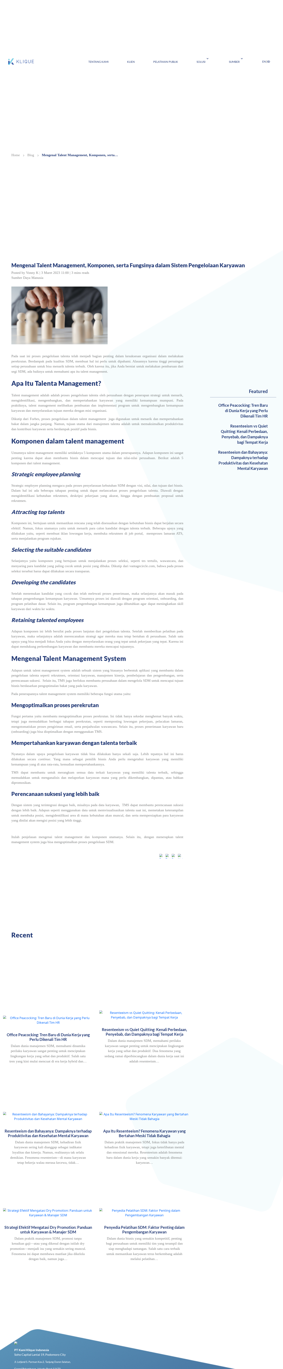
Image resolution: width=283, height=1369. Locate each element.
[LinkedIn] (180, 857)
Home (15, 155)
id (268, 61)
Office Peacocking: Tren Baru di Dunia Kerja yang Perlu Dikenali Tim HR (243, 410)
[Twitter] (168, 857)
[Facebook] (162, 857)
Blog (30, 155)
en (264, 61)
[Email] (174, 857)
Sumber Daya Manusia (27, 278)
